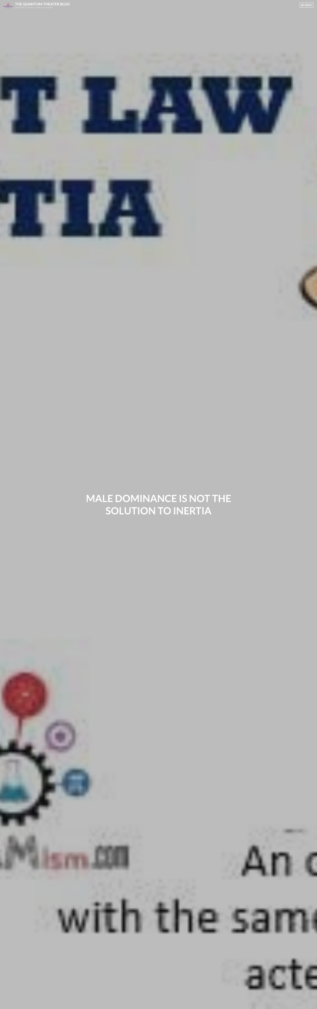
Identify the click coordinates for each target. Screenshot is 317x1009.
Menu (308, 5)
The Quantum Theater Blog (42, 4)
